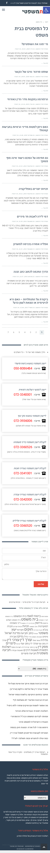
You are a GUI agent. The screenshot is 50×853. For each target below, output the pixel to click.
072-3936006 (23, 420)
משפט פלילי (32, 637)
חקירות (20, 629)
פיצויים (11, 643)
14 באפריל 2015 (30, 307)
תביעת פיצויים (28, 653)
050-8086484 (23, 368)
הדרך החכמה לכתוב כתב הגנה (31, 272)
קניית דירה (25, 647)
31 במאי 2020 (30, 76)
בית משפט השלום (13, 620)
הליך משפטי (33, 627)
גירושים (45, 623)
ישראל (36, 633)
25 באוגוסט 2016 (29, 276)
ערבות (18, 644)
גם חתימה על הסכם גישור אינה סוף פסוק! (27, 159)
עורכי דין (13, 640)
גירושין (38, 622)
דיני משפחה (15, 623)
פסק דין (43, 647)
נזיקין (20, 636)
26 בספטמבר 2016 (29, 221)
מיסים (45, 636)
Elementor (29, 849)
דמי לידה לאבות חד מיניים (32, 217)
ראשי (46, 22)
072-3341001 (23, 473)
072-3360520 (23, 525)
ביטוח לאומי (34, 616)
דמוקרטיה (43, 626)
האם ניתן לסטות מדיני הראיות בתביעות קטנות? (25, 128)
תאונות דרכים (31, 650)
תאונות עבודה (17, 650)
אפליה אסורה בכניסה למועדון (30, 244)
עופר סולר (36, 640)
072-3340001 (23, 394)
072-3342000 (23, 499)
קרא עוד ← (44, 63)
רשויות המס (16, 647)
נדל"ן (25, 636)
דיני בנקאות (24, 623)
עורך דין (26, 640)
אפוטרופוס (44, 616)
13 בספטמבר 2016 (29, 249)
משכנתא (39, 637)
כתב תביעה (26, 633)
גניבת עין (31, 623)
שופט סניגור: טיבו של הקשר (31, 72)
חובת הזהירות (37, 630)
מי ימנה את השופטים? (34, 44)
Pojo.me (20, 846)
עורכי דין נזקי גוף (29, 643)
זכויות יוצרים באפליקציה (33, 189)
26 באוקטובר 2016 (29, 193)
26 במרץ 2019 (30, 104)
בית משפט (29, 619)
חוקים (28, 629)
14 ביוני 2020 (31, 49)
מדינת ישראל (12, 633)
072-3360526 (23, 447)
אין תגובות (18, 49)
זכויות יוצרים (17, 627)
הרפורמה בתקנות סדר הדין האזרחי (27, 99)
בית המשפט (19, 616)
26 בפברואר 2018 (29, 135)
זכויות (25, 626)
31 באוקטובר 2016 (29, 166)
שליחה (41, 584)
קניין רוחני (33, 647)
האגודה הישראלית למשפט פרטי (33, 722)
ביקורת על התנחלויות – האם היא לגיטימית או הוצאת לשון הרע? (29, 301)
